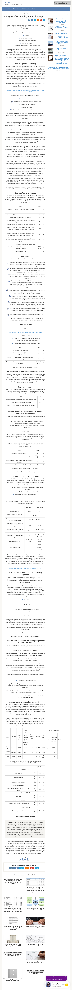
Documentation (25, 8)
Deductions (16, 8)
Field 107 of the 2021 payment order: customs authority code (61, 28)
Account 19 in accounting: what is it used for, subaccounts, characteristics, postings (61, 35)
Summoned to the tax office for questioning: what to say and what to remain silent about (62, 20)
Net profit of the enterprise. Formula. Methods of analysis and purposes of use (58, 68)
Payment (8, 8)
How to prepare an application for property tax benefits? (62, 50)
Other (33, 8)
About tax (9, 2)
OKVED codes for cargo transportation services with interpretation (62, 42)
